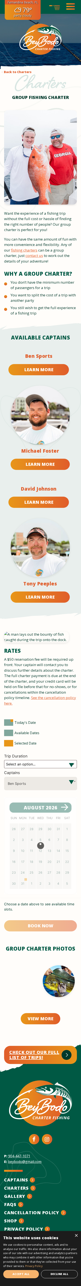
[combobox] (40, 783)
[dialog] (40, 1258)
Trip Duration (16, 756)
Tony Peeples (40, 583)
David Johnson (39, 488)
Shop (10, 1221)
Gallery (14, 1196)
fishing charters (24, 250)
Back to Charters (18, 72)
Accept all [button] (21, 1274)
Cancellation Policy (31, 1213)
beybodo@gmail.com (24, 1161)
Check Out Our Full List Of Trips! (34, 1054)
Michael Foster (40, 450)
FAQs (10, 1204)
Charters (16, 1188)
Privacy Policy (23, 1229)
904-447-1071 (19, 1156)
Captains (12, 772)
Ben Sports (38, 356)
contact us (34, 255)
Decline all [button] (59, 1274)
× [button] (76, 1235)
